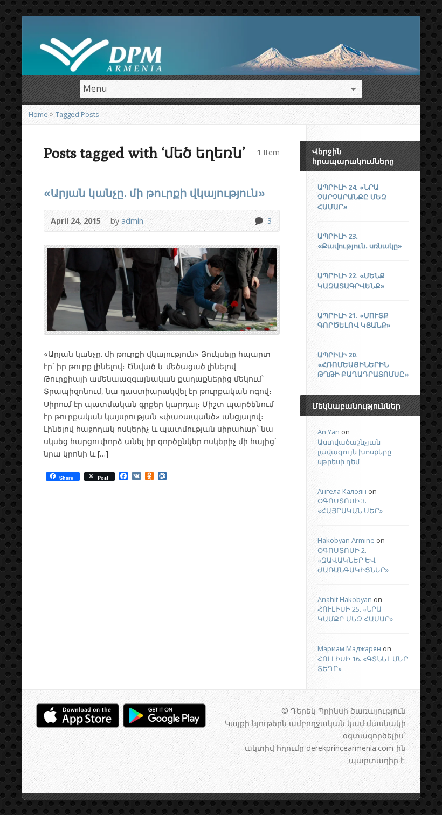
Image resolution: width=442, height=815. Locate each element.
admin (132, 221)
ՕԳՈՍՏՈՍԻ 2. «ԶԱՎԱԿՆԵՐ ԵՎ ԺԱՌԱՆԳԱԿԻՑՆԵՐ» (353, 560)
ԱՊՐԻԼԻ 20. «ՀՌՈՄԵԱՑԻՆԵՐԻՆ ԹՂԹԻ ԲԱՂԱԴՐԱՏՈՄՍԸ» (363, 364)
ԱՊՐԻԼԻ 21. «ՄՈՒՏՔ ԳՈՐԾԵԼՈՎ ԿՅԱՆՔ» (354, 320)
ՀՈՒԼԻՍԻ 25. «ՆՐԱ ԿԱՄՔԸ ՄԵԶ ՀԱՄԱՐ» (355, 614)
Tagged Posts (77, 114)
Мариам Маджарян (349, 648)
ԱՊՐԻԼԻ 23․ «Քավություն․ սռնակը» (359, 241)
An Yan (328, 432)
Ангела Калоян (342, 491)
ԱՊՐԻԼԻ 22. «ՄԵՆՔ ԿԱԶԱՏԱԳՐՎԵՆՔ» (351, 280)
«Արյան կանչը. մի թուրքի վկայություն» (154, 192)
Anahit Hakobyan (344, 599)
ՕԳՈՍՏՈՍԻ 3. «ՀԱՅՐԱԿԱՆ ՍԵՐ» (350, 505)
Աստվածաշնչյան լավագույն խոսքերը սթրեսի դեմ (354, 451)
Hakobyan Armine (346, 540)
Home (38, 114)
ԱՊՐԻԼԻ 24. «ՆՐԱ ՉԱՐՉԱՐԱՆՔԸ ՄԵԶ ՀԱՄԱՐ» (351, 196)
